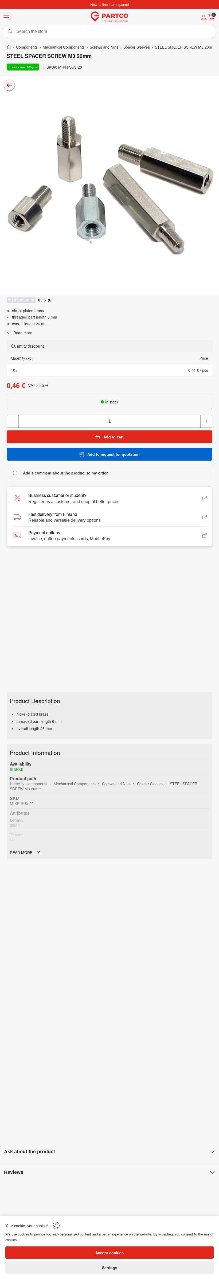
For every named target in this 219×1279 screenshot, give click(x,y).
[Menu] (6, 16)
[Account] (204, 18)
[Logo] (109, 16)
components (36, 783)
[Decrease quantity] (13, 421)
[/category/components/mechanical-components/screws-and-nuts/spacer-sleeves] (9, 85)
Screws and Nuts (116, 783)
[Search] (109, 31)
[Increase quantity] (206, 421)
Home (15, 783)
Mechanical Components (75, 783)
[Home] (9, 47)
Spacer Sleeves (150, 783)
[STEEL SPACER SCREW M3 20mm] (109, 185)
